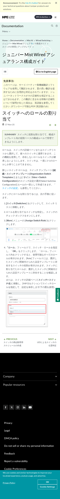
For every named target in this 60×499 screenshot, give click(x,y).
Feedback (9, 454)
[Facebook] (5, 407)
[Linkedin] (24, 407)
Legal (7, 430)
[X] (11, 407)
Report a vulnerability (16, 461)
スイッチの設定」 (11, 188)
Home (5, 40)
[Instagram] (17, 407)
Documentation (12, 26)
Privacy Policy (9, 483)
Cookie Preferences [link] (15, 469)
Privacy (8, 423)
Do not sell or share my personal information (29, 446)
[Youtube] (30, 407)
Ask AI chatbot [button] (31, 3)
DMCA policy (11, 438)
